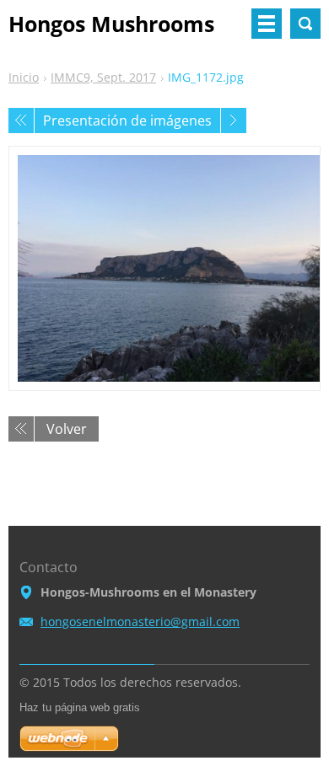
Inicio (23, 77)
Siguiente (233, 120)
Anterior (21, 120)
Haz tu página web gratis (79, 707)
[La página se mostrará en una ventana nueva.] (164, 268)
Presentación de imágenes (127, 120)
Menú (266, 23)
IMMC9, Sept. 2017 (103, 77)
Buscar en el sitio (305, 23)
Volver (66, 429)
